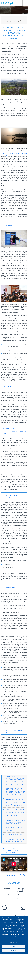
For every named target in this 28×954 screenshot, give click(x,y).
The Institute (7, 888)
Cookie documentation (7, 938)
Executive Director (7, 898)
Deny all (13, 946)
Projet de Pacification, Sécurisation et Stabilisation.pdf (14, 829)
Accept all (13, 950)
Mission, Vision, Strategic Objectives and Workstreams (21, 890)
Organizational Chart (21, 898)
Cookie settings (13, 942)
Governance (21, 894)
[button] (14, 87)
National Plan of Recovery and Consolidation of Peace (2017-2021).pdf (15, 822)
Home (4, 17)
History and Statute (7, 894)
